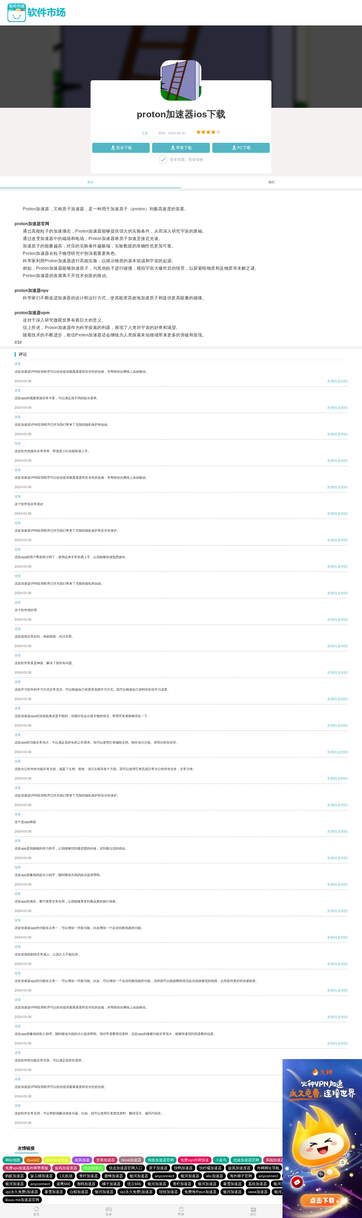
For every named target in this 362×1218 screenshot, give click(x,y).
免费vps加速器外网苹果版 (26, 1168)
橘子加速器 (111, 1184)
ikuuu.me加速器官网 (22, 1200)
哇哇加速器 (168, 1192)
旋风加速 (82, 1160)
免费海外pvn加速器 (200, 1192)
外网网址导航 (268, 1168)
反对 (341, 381)
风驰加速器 (275, 1160)
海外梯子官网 (241, 1176)
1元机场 (66, 1176)
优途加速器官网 (246, 1160)
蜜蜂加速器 (113, 1176)
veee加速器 (258, 1192)
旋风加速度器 (57, 1160)
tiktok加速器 (131, 1160)
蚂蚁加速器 (14, 1176)
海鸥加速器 (86, 1184)
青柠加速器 (88, 1176)
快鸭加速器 (183, 1168)
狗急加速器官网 (161, 1160)
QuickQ (33, 1160)
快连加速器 (93, 1168)
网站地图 (12, 1160)
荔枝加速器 (257, 1184)
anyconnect (164, 1176)
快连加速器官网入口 (125, 1168)
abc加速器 (214, 1176)
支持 (330, 381)
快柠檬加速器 (210, 1168)
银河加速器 (139, 1176)
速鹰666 (63, 1184)
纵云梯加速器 (41, 1176)
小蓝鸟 (221, 1160)
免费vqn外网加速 (194, 1160)
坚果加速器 (105, 1160)
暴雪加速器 (232, 1184)
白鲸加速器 (79, 1192)
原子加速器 (158, 1168)
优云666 (134, 1184)
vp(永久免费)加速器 (21, 1192)
